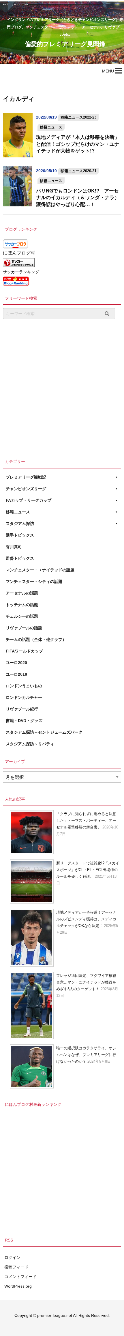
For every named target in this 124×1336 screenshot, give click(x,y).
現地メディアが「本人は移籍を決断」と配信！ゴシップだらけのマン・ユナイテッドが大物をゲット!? (77, 143)
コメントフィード (20, 1276)
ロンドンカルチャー (24, 697)
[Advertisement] (62, 387)
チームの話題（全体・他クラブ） (36, 639)
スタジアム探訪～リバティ (30, 743)
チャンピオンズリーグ (26, 488)
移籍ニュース (51, 127)
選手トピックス (20, 535)
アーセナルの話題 (22, 593)
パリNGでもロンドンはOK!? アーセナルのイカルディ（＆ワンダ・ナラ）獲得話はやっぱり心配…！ (77, 197)
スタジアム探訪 (20, 523)
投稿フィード (16, 1267)
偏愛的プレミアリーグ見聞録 (65, 43)
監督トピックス (20, 558)
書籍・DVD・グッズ (24, 720)
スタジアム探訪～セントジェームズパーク (44, 732)
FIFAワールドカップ (24, 651)
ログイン (12, 1257)
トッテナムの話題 (22, 604)
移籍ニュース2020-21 (78, 171)
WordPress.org (18, 1286)
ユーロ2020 (16, 662)
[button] (108, 71)
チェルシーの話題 (22, 616)
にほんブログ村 (19, 252)
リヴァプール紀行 (22, 709)
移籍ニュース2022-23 (78, 117)
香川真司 (14, 546)
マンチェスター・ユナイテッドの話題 (40, 570)
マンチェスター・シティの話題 (34, 581)
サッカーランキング (21, 272)
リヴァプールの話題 (24, 628)
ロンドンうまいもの (24, 686)
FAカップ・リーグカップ (28, 500)
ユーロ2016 (16, 674)
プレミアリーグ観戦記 (26, 477)
